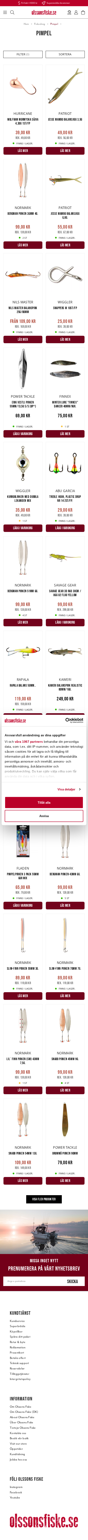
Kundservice (17, 1321)
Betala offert (18, 1358)
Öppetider (16, 1449)
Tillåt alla (44, 802)
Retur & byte (17, 1342)
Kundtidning (17, 1454)
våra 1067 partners (29, 741)
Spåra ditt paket (20, 1336)
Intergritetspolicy (20, 1379)
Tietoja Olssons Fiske (23, 1428)
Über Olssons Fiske (21, 1422)
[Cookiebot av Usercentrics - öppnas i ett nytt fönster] (65, 720)
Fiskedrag (39, 24)
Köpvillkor (16, 1331)
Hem (26, 24)
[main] (44, 637)
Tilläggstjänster (19, 1374)
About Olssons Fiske (22, 1417)
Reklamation (18, 1347)
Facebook (16, 1492)
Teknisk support (19, 1363)
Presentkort (17, 1352)
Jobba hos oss (18, 1459)
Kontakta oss (18, 1433)
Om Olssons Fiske (20, 1406)
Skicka (72, 1281)
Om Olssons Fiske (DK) (24, 1412)
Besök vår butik (19, 1438)
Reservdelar (17, 1368)
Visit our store (18, 1443)
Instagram (16, 1487)
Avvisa (44, 816)
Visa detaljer (66, 789)
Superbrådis (17, 1326)
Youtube (15, 1497)
